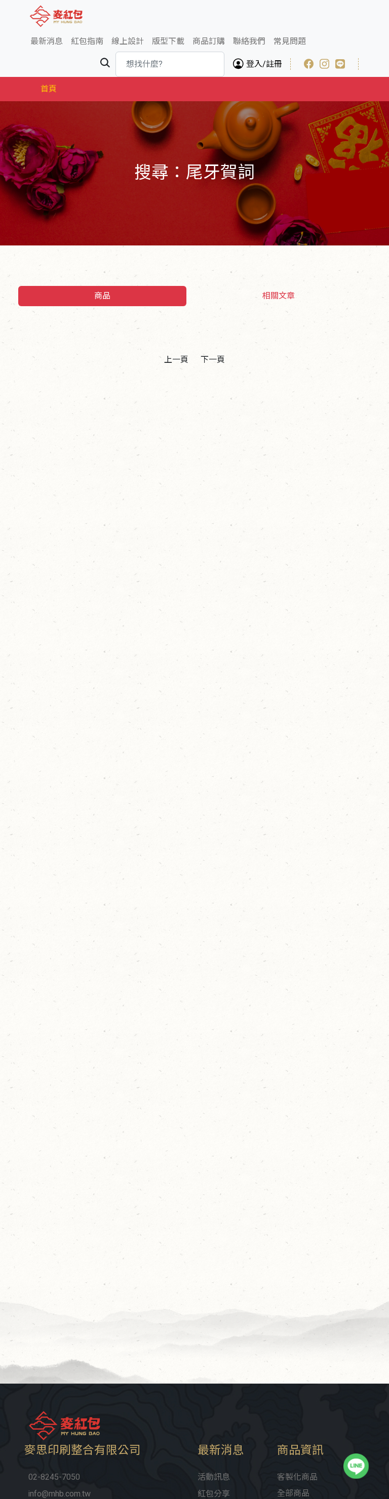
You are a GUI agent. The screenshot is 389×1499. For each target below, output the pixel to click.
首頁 (49, 89)
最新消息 (46, 41)
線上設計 (127, 41)
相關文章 (278, 296)
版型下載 (168, 41)
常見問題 (290, 41)
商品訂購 (208, 41)
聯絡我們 (249, 41)
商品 (102, 296)
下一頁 (213, 360)
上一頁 (176, 360)
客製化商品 (297, 1477)
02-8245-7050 (54, 1477)
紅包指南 (87, 41)
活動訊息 (214, 1477)
